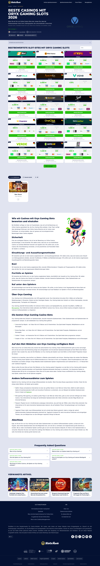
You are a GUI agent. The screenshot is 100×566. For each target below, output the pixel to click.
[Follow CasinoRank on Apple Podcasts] (90, 536)
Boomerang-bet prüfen (78, 160)
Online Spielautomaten (50, 2)
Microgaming (15, 308)
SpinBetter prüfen (78, 138)
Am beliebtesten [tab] (15, 177)
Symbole (40, 511)
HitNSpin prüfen (78, 69)
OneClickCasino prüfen (50, 138)
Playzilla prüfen (22, 91)
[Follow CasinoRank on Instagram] (76, 536)
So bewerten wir (66, 517)
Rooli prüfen (22, 115)
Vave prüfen (78, 91)
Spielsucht (55, 563)
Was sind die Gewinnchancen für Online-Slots (40, 514)
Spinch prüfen (78, 115)
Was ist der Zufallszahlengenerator (40, 519)
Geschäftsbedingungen (17, 563)
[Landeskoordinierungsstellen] (56, 551)
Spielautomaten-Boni (66, 2)
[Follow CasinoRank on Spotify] (86, 536)
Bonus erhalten (21, 67)
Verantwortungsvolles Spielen (68, 563)
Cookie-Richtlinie (31, 563)
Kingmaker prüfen (21, 138)
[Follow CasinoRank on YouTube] (83, 536)
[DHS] (49, 551)
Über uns (66, 509)
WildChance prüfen (50, 69)
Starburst (28, 392)
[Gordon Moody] (66, 551)
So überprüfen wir (66, 514)
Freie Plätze (78, 2)
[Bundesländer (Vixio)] (41, 551)
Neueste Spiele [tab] (28, 177)
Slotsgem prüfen (50, 160)
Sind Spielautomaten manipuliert (40, 509)
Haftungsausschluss (44, 563)
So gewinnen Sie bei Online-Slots (40, 517)
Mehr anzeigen (49, 166)
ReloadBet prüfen (50, 115)
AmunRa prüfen (50, 91)
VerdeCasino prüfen (22, 160)
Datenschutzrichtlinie (66, 511)
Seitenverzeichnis (83, 563)
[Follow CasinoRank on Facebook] (72, 536)
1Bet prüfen (22, 69)
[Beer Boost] (18, 191)
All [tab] (37, 177)
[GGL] (29, 551)
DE (9, 536)
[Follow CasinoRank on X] (79, 536)
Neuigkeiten (88, 2)
